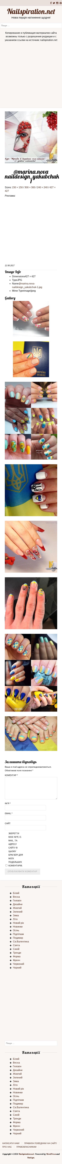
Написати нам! (11, 1143)
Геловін (17, 900)
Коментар (11, 775)
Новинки (18, 926)
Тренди (17, 952)
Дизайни (17, 904)
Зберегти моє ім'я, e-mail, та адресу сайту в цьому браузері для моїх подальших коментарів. (15, 849)
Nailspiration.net (31, 11)
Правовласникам (26, 1147)
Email (8, 813)
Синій (16, 949)
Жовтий (17, 908)
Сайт (8, 823)
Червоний (18, 964)
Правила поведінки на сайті (40, 1143)
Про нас (7, 1147)
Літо (15, 919)
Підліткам (18, 934)
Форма (16, 956)
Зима (16, 915)
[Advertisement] (31, 75)
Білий (16, 893)
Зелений (17, 911)
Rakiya (30, 1157)
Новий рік (18, 923)
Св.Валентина (21, 941)
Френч (16, 960)
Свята (16, 945)
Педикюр (18, 938)
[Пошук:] (31, 25)
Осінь (16, 930)
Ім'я (8, 803)
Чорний (17, 967)
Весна (16, 897)
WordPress (51, 1154)
